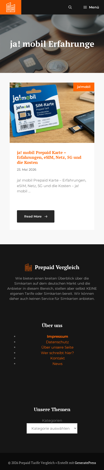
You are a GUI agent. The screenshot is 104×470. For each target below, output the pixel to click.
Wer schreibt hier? (57, 353)
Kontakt (57, 358)
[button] (70, 7)
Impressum (57, 336)
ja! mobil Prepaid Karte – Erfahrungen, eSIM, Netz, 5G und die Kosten (49, 157)
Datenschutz (57, 342)
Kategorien (52, 420)
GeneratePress (85, 462)
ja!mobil (83, 87)
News (57, 363)
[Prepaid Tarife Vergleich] (10, 7)
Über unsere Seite (57, 347)
